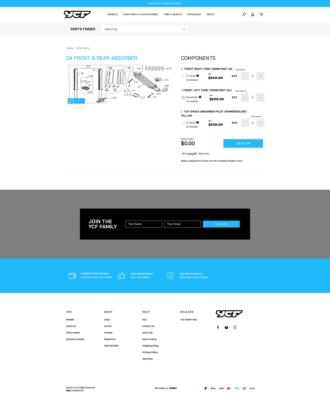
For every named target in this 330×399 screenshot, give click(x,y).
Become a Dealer (75, 339)
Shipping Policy (150, 345)
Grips (107, 319)
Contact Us (148, 326)
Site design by (161, 388)
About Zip (147, 332)
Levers (107, 326)
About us (71, 326)
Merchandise (111, 345)
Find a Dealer (73, 332)
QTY (235, 76)
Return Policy (149, 339)
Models (113, 14)
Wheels (108, 332)
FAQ (144, 319)
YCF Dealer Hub (188, 319)
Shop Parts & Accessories (140, 14)
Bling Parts (110, 339)
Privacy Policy (150, 352)
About (211, 14)
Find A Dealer (173, 14)
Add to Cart (243, 143)
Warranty (147, 358)
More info (203, 153)
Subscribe (221, 224)
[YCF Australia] (77, 14)
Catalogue (194, 14)
